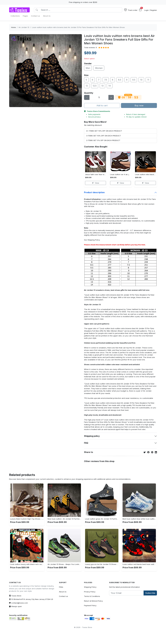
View (97, 183)
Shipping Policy (94, 240)
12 (87, 85)
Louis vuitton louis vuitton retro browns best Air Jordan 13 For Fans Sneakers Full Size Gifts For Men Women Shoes (78, 27)
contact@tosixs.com (19, 603)
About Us (62, 592)
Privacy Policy (89, 592)
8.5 (119, 79)
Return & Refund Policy (93, 601)
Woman (99, 68)
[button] (140, 10)
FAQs (61, 587)
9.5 (133, 79)
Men (88, 68)
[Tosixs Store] (19, 10)
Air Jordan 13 (24, 27)
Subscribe (150, 593)
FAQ (86, 443)
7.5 (105, 79)
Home (13, 27)
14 (109, 85)
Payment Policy (90, 605)
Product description (94, 192)
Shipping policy (92, 436)
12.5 (94, 85)
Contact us (63, 596)
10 (141, 79)
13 (102, 85)
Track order (132, 10)
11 (148, 79)
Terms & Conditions (92, 596)
